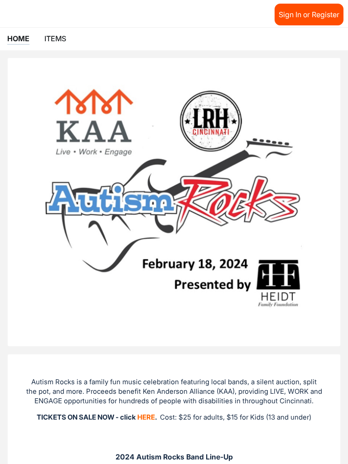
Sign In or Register (309, 14)
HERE (146, 417)
